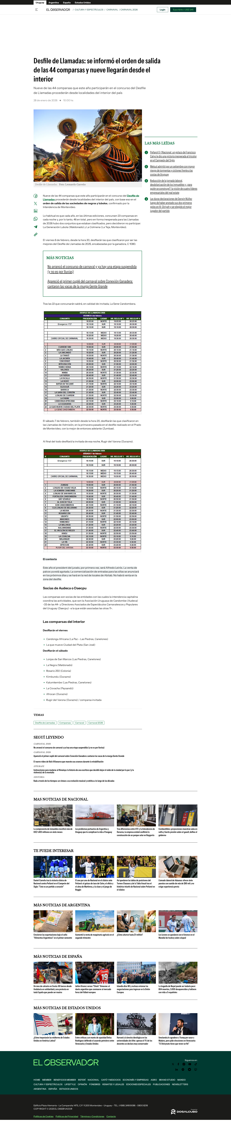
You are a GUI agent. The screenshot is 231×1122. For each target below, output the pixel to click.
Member (46, 1079)
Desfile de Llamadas (45, 722)
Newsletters (180, 1084)
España (67, 2)
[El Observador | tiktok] (195, 1064)
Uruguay (40, 2)
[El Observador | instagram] (184, 1064)
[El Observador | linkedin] (176, 1069)
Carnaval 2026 (95, 722)
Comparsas (65, 722)
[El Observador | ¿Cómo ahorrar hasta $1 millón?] (136, 931)
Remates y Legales (113, 1084)
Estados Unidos (83, 2)
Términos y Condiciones (92, 1116)
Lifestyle (70, 1084)
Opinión (82, 1084)
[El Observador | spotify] (183, 1069)
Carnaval (112, 10)
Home (37, 1079)
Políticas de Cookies (43, 1116)
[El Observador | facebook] (178, 1064)
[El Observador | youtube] (189, 1064)
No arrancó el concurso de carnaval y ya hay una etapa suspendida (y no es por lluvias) (69, 747)
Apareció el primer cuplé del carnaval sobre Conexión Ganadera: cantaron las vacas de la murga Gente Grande (79, 756)
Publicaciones (161, 1084)
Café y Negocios (111, 1079)
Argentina (54, 2)
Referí (82, 1079)
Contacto (111, 1116)
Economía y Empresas (136, 1079)
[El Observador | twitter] (173, 1064)
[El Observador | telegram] (189, 1069)
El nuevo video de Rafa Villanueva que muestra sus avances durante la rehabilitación (68, 761)
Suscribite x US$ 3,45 (183, 9)
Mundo (181, 1079)
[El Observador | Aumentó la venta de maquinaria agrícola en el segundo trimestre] (94, 931)
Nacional (93, 1079)
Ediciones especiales (138, 1084)
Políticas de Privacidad (67, 1116)
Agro (154, 1079)
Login (162, 9)
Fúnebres (94, 1084)
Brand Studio (167, 1079)
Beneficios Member (65, 1079)
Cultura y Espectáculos (89, 10)
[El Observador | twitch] (195, 1069)
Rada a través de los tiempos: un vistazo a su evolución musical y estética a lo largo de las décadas (74, 781)
